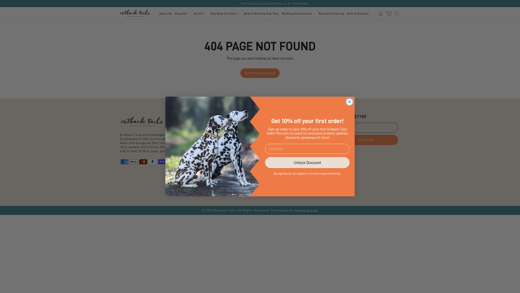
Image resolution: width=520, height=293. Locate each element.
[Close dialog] (349, 101)
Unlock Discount (307, 163)
